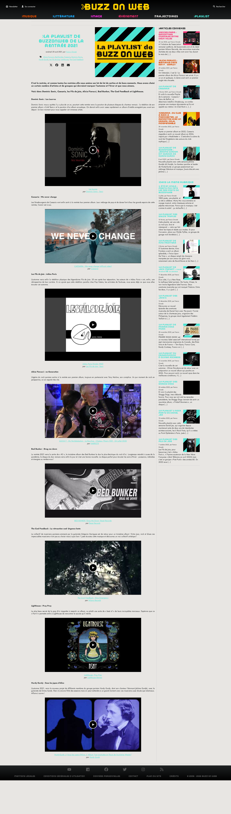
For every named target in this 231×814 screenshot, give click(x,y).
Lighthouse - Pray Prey (93, 675)
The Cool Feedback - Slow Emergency (93, 597)
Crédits (174, 776)
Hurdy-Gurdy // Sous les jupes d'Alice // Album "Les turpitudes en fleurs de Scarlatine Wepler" (93, 754)
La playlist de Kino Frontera (167, 242)
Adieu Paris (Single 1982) (93, 363)
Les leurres (93, 189)
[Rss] (162, 769)
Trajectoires (166, 16)
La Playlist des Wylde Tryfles (168, 215)
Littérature (63, 16)
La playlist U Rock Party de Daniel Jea (170, 413)
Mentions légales (24, 776)
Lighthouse (64, 59)
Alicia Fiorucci (48, 57)
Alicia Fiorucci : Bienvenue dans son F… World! (168, 62)
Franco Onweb (71, 52)
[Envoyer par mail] (68, 65)
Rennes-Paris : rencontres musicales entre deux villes (168, 35)
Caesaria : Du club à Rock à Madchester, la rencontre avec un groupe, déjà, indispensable (170, 118)
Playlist (201, 16)
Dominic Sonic (76, 57)
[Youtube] (69, 769)
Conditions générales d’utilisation (64, 776)
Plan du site (154, 776)
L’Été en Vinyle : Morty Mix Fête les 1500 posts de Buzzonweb (169, 189)
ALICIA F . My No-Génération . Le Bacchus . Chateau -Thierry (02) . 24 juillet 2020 (93, 441)
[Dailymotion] (88, 769)
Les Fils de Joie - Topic (94, 366)
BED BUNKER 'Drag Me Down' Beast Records (93, 520)
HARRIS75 (94, 443)
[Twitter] (51, 65)
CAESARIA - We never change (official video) (93, 266)
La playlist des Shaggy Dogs (168, 383)
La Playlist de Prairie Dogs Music (167, 327)
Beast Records (94, 523)
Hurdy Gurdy (43, 59)
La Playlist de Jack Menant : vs (170, 269)
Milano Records (94, 600)
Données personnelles (106, 776)
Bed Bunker (59, 57)
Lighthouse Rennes (94, 677)
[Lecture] (93, 150)
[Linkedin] (62, 65)
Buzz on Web (115, 6)
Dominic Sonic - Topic (94, 191)
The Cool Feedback (76, 59)
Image (96, 16)
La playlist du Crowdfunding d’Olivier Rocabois (169, 355)
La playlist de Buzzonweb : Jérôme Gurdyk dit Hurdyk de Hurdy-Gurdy (168, 152)
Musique (29, 16)
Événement (128, 16)
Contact (133, 776)
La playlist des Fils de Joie (168, 440)
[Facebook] (56, 65)
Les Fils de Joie (54, 59)
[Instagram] (143, 769)
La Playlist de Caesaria (167, 87)
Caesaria (67, 57)
